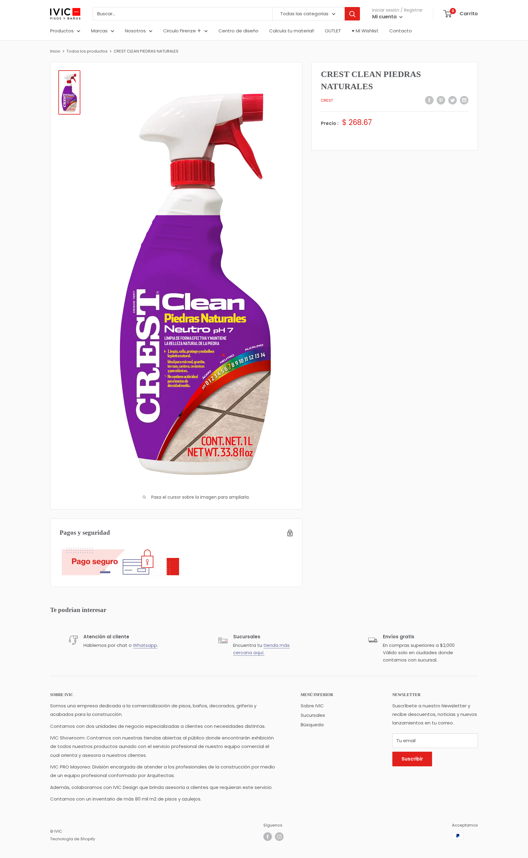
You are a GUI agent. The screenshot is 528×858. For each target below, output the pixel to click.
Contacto (400, 31)
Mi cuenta (385, 16)
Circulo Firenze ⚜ (182, 31)
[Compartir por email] (464, 100)
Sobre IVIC (312, 705)
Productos (62, 31)
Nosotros (135, 31)
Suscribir (412, 759)
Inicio (55, 51)
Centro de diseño (238, 31)
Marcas (99, 31)
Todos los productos (87, 51)
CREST (327, 100)
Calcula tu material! (291, 31)
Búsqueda (312, 724)
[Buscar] (352, 13)
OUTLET (333, 31)
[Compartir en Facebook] (429, 100)
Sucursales (313, 715)
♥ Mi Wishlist (365, 31)
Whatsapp (145, 645)
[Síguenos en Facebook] (267, 836)
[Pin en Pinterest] (441, 100)
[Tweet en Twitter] (452, 100)
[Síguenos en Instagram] (279, 836)
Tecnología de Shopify (72, 839)
